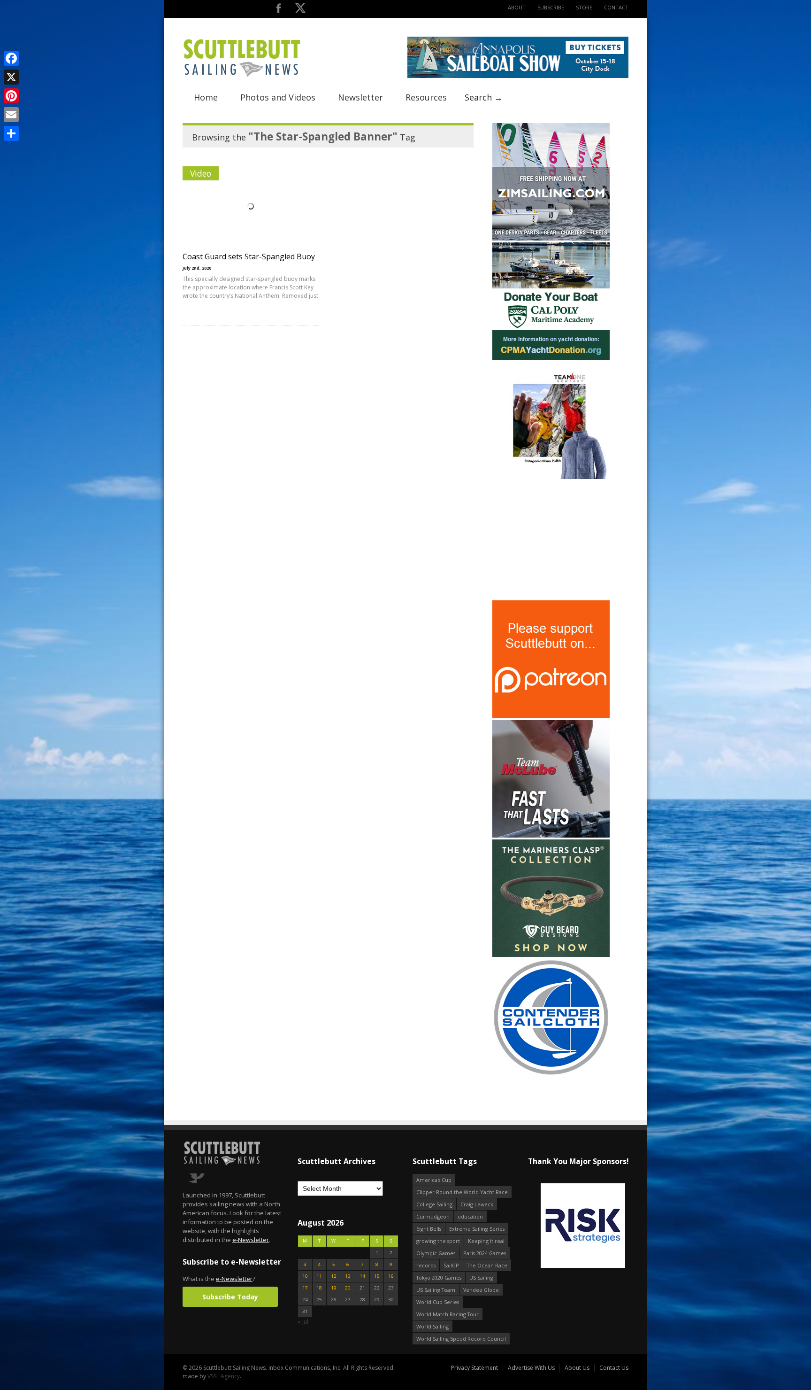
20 (348, 1288)
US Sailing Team (435, 1289)
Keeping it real (486, 1240)
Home (206, 97)
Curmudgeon (433, 1216)
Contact (616, 7)
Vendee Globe (481, 1289)
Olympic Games (435, 1253)
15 (377, 1276)
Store (584, 7)
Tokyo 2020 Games (438, 1277)
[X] (11, 77)
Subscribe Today (230, 1296)
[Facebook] (11, 58)
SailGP (451, 1265)
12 (334, 1276)
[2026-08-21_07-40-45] (517, 76)
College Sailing (434, 1204)
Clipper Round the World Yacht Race (462, 1192)
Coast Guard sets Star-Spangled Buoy (249, 256)
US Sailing (481, 1277)
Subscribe (550, 7)
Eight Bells (428, 1228)
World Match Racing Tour (447, 1314)
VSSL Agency (223, 1376)
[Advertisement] (551, 539)
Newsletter (360, 97)
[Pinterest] (11, 95)
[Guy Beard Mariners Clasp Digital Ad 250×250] (551, 955)
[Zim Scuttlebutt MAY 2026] (551, 238)
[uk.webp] (578, 1226)
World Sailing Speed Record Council (461, 1338)
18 (319, 1288)
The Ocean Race (487, 1265)
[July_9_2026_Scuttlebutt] (551, 358)
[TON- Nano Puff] (551, 477)
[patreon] (551, 716)
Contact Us (613, 1368)
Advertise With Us (531, 1368)
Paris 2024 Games (484, 1253)
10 (305, 1276)
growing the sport (438, 1240)
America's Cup (433, 1179)
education (470, 1216)
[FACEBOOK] (278, 10)
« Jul (303, 1322)
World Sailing (432, 1326)
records (426, 1265)
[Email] (11, 114)
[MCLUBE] (551, 835)
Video (200, 173)
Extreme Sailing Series (477, 1228)
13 (348, 1276)
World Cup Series (437, 1301)
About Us (577, 1368)
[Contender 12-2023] (551, 1074)
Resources (426, 97)
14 (362, 1276)
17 (305, 1288)
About (517, 7)
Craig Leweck (476, 1204)
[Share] (11, 133)
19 (334, 1288)
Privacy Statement (474, 1368)
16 (391, 1276)
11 (319, 1276)
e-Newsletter (250, 1239)
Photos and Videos (277, 97)
